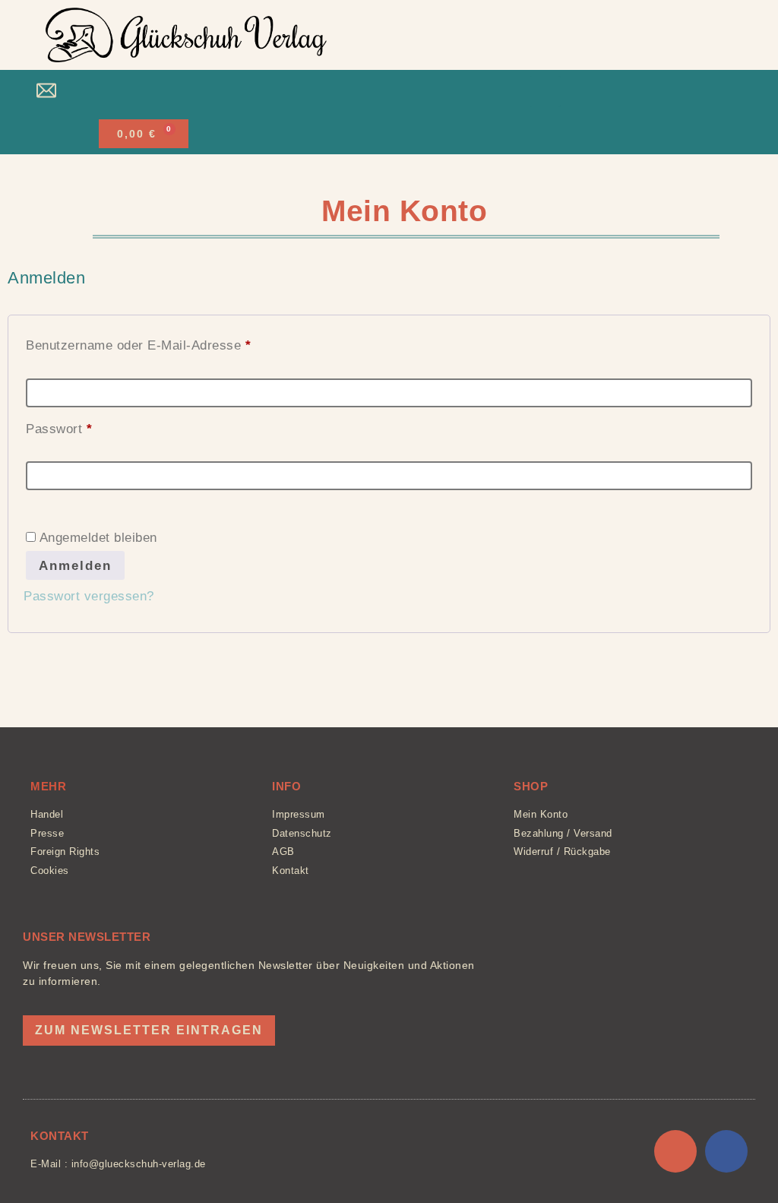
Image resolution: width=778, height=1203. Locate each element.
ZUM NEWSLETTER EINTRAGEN (149, 1030)
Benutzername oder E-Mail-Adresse (173, 343)
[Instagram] (675, 1151)
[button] (381, 91)
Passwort (94, 426)
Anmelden (75, 566)
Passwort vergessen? (89, 596)
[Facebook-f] (726, 1151)
